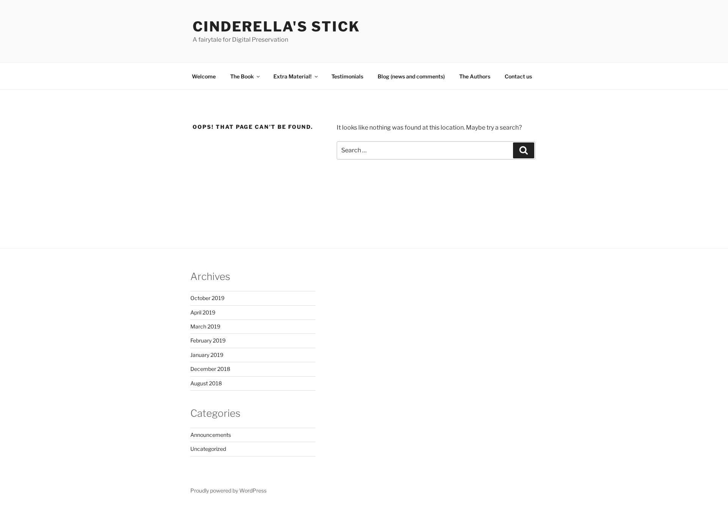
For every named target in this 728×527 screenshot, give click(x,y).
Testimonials (347, 76)
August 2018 (206, 383)
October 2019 (207, 298)
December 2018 (210, 369)
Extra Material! (292, 76)
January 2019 (206, 355)
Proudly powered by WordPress (228, 490)
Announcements (210, 435)
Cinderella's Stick (276, 26)
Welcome (204, 76)
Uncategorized (208, 449)
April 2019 (202, 312)
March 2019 (205, 326)
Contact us (518, 76)
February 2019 (208, 340)
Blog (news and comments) (411, 76)
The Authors (474, 76)
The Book (242, 76)
